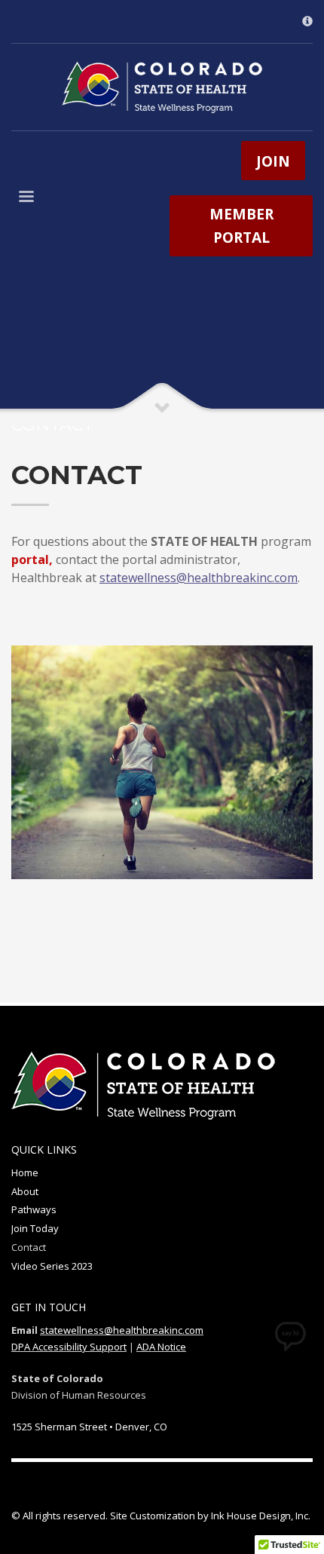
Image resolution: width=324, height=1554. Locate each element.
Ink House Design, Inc (259, 1515)
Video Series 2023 (52, 1266)
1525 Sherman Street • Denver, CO (89, 1426)
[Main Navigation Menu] (26, 199)
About (24, 1191)
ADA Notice (161, 1346)
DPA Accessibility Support (69, 1346)
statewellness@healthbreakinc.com (121, 1330)
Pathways (34, 1209)
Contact (28, 1247)
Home (24, 1172)
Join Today (35, 1228)
